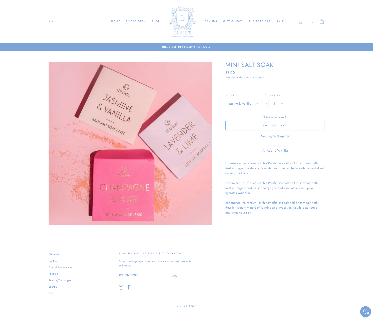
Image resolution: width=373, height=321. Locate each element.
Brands (211, 21)
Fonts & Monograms (60, 267)
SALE (280, 21)
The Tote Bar (260, 21)
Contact (53, 261)
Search (53, 287)
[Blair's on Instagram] (121, 287)
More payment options (275, 136)
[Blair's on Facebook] (128, 287)
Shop (156, 21)
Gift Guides (233, 21)
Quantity (273, 95)
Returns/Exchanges (60, 280)
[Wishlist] (311, 21)
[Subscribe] (174, 274)
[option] (186, 47)
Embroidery (136, 21)
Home (115, 21)
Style (230, 95)
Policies (53, 274)
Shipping (230, 77)
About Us (54, 254)
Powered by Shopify (186, 306)
